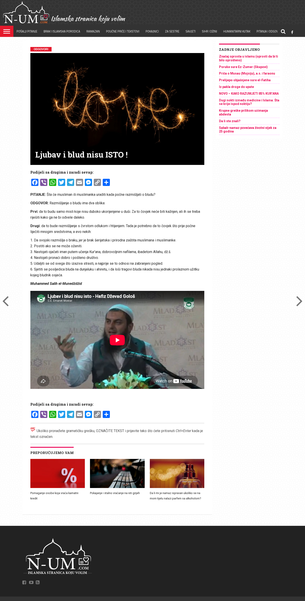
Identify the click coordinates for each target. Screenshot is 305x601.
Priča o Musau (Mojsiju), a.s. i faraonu (247, 73)
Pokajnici (152, 31)
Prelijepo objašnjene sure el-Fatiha (245, 80)
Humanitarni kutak (236, 31)
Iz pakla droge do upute (236, 87)
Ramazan (93, 31)
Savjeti (191, 31)
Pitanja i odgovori (270, 31)
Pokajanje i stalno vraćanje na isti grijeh (115, 493)
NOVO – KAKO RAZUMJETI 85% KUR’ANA (249, 93)
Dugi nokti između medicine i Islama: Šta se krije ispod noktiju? (249, 102)
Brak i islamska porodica (62, 31)
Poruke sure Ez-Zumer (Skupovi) (243, 67)
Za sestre (172, 31)
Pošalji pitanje (27, 31)
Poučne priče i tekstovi (122, 31)
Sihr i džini (209, 31)
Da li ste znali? (229, 121)
